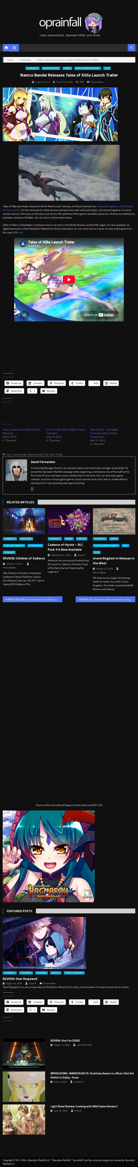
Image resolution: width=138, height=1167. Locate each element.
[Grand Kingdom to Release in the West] (114, 521)
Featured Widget (14, 545)
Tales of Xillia (56, 454)
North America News (87, 68)
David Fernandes (64, 82)
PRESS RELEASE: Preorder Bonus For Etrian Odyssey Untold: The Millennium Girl (35, 599)
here (20, 232)
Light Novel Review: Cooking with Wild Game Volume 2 (84, 1106)
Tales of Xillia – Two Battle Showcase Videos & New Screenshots (104, 433)
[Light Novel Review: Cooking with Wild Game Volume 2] (24, 1119)
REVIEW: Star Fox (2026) (65, 1041)
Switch (82, 538)
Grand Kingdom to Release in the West (113, 560)
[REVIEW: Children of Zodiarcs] (24, 521)
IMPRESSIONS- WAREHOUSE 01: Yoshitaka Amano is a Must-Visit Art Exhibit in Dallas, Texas (92, 1075)
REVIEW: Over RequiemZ (20, 978)
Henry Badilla (9, 567)
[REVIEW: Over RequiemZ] (69, 943)
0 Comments (96, 82)
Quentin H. (79, 1081)
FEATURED (26, 538)
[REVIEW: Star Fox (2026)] (24, 1054)
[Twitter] (32, 489)
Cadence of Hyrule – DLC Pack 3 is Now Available (65, 547)
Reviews (9, 552)
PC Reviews (35, 545)
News (67, 68)
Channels (32, 68)
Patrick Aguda (99, 572)
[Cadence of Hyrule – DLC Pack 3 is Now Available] (69, 521)
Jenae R (81, 555)
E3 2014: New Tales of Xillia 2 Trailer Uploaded (66, 431)
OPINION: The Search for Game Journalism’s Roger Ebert (107, 599)
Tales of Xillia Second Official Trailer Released (21, 431)
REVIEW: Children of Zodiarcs (24, 558)
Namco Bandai (35, 454)
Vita (97, 552)
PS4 (125, 545)
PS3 (107, 68)
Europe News (51, 68)
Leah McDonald (84, 1045)
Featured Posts (19, 911)
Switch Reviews (74, 973)
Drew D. (78, 1110)
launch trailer (20, 454)
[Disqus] (69, 651)
